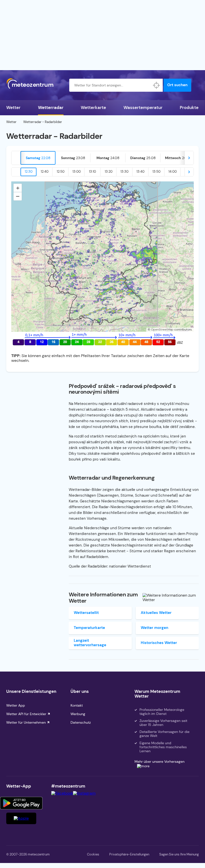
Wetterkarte (93, 107)
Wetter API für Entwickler (26, 714)
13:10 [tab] (92, 171)
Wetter (13, 107)
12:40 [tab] (44, 171)
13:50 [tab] (156, 171)
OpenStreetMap (162, 330)
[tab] (38, 158)
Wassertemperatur (143, 107)
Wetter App (15, 705)
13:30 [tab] (124, 171)
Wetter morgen (154, 627)
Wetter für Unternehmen (26, 722)
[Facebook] (62, 793)
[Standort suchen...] (156, 85)
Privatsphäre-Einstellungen (129, 854)
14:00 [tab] (172, 171)
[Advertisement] (102, 35)
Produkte (189, 107)
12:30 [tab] (28, 171)
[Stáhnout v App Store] (21, 818)
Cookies (93, 854)
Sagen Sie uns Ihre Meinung (179, 854)
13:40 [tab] (140, 171)
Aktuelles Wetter (156, 612)
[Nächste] (189, 158)
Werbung (77, 714)
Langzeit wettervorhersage (90, 642)
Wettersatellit (86, 612)
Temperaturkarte (89, 627)
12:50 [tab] (60, 171)
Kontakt (76, 705)
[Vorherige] (16, 158)
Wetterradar (51, 107)
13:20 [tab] (108, 171)
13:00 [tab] (76, 171)
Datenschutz (80, 722)
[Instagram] (84, 793)
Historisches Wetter (159, 642)
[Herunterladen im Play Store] (21, 803)
